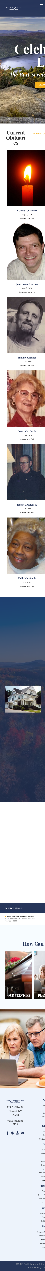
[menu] (41, 5)
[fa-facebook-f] (7, 1134)
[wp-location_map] (17, 1134)
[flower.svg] (12, 1134)
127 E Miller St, (15, 1107)
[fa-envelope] (22, 1133)
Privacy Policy (34, 1267)
